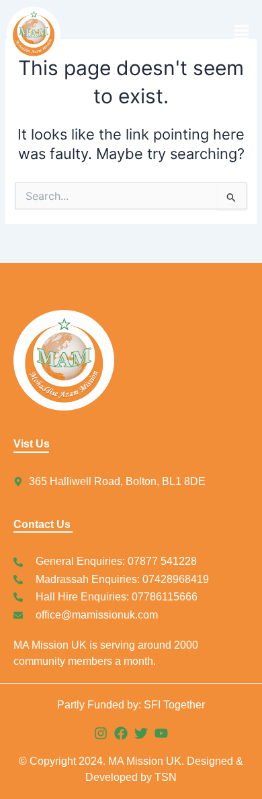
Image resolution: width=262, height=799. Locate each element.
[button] (193, 33)
